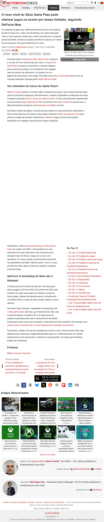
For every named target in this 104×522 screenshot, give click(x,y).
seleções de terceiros (63, 325)
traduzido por (21, 46)
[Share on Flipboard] (63, 385)
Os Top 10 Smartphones (79, 292)
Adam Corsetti (52, 461)
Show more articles (47, 454)
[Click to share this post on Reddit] (50, 385)
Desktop (15, 53)
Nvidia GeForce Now (47, 79)
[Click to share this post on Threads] (30, 385)
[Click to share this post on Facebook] (23, 385)
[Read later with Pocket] (57, 385)
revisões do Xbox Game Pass (35, 59)
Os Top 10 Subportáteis (79, 279)
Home (15, 7)
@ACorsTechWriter (81, 468)
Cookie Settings (52, 512)
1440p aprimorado (15, 311)
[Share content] (18, 385)
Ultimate (48, 117)
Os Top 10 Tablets (76, 289)
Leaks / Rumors (34, 53)
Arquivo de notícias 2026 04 (54, 502)
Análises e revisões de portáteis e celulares (18, 502)
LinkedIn (97, 468)
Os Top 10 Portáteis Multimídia (82, 252)
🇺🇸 (13, 50)
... (101, 7)
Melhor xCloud (13, 91)
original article (37, 461)
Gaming (23, 53)
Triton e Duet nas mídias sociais (40, 98)
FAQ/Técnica (40, 7)
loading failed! (66, 59)
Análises (26, 7)
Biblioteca (65, 7)
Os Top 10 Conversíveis (79, 286)
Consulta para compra (84, 7)
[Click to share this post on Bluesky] (36, 385)
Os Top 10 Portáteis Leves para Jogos (85, 259)
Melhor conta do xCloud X (19, 353)
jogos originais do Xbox (32, 101)
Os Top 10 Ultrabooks (78, 282)
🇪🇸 (16, 50)
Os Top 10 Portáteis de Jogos (81, 256)
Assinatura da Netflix (46, 105)
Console (6, 53)
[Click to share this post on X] (43, 385)
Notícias (53, 7)
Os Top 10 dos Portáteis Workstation (84, 276)
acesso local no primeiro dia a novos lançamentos (29, 325)
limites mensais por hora (68, 113)
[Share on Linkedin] (70, 385)
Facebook (97, 489)
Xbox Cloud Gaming (63, 75)
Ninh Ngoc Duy (37, 481)
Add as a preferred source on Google (50, 378)
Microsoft (46, 53)
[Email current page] (76, 385)
